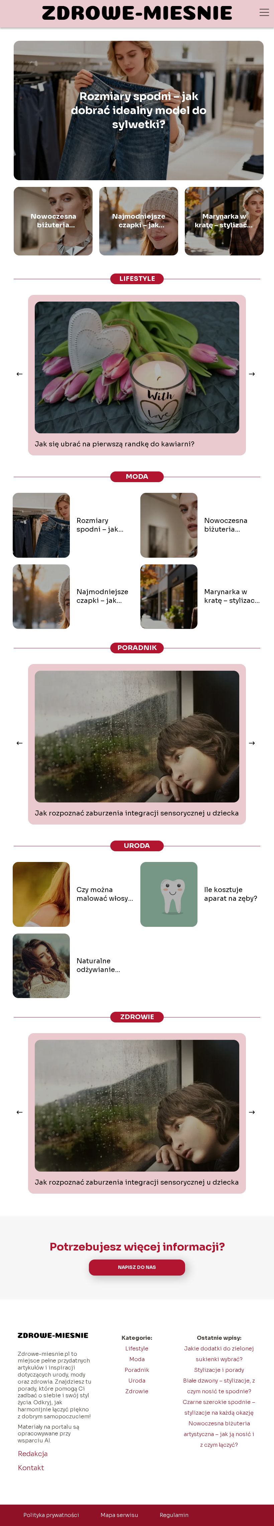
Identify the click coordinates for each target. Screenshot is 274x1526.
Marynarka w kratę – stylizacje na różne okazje (224, 221)
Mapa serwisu (119, 1515)
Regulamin (174, 1515)
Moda (137, 476)
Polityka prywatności (51, 1515)
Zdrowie (137, 1017)
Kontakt (31, 1468)
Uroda (137, 846)
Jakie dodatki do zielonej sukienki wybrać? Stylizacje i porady (219, 1359)
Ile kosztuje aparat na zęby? (230, 894)
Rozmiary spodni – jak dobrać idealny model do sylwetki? (139, 110)
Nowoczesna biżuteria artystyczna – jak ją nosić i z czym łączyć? (53, 221)
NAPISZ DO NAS (137, 1267)
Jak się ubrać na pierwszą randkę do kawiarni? (114, 444)
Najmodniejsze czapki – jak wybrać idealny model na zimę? (139, 221)
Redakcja (33, 1454)
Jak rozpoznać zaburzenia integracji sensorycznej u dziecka (137, 813)
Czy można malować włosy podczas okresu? (102, 894)
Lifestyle (137, 279)
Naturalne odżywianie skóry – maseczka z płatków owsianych (96, 965)
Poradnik (137, 648)
